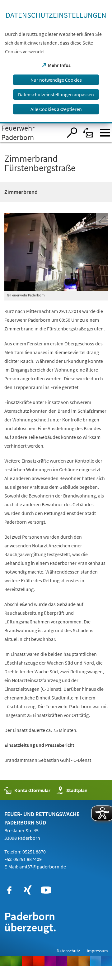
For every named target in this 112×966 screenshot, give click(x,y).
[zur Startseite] (31, 132)
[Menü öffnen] (105, 133)
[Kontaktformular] (89, 133)
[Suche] (72, 133)
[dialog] (56, 61)
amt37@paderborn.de (42, 866)
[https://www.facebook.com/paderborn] (9, 890)
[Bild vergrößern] (56, 252)
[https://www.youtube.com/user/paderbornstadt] (46, 890)
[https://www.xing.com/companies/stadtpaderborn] (28, 890)
